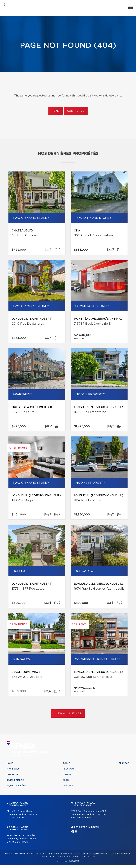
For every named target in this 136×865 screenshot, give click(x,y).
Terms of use (64, 856)
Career (67, 774)
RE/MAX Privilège (16, 786)
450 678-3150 (84, 818)
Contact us (75, 111)
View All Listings (68, 714)
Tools (66, 763)
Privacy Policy (48, 856)
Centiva (74, 861)
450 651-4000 (20, 842)
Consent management (83, 856)
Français (124, 763)
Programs (68, 769)
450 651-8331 (19, 818)
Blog (66, 780)
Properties (13, 769)
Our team (12, 774)
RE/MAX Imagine (15, 780)
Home (56, 111)
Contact (68, 786)
